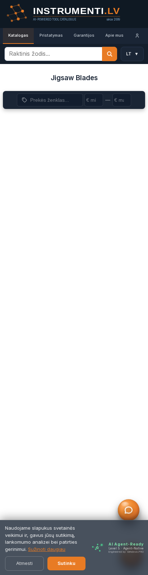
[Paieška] (109, 54)
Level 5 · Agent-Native (126, 548)
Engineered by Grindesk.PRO (126, 551)
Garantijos (84, 35)
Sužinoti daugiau (46, 549)
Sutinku (66, 563)
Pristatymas (51, 35)
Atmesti (24, 563)
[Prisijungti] (137, 36)
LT (132, 53)
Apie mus (114, 35)
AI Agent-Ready (126, 544)
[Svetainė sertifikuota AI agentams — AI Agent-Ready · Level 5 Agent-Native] (97, 547)
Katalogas (18, 35)
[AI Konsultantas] (128, 510)
